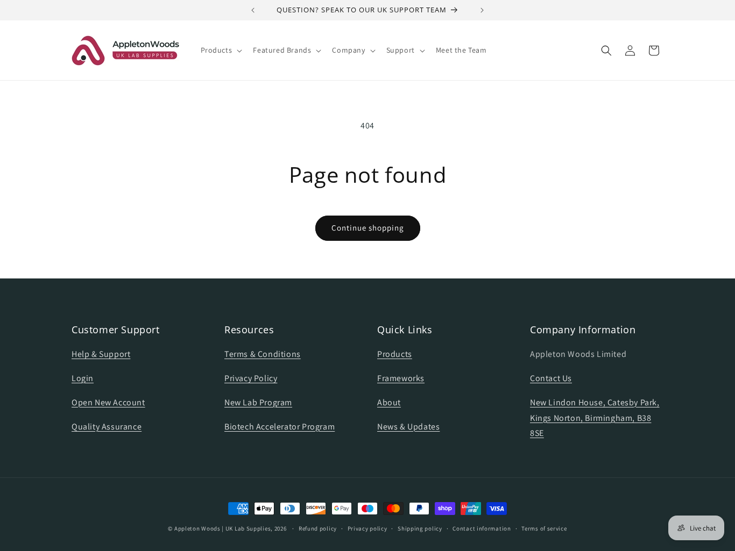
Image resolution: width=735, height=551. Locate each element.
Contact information (482, 528)
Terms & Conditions (262, 354)
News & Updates (408, 426)
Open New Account (108, 402)
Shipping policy (420, 528)
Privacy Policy (250, 378)
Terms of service (544, 528)
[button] (220, 50)
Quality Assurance (107, 426)
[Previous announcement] (253, 10)
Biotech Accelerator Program (279, 426)
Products (394, 354)
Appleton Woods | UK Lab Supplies (222, 528)
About (389, 402)
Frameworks (401, 378)
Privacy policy (367, 528)
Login (83, 378)
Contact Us (551, 378)
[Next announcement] (482, 10)
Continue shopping (367, 228)
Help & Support (101, 354)
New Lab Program (258, 402)
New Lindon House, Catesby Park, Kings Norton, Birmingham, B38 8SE (595, 418)
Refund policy (318, 528)
